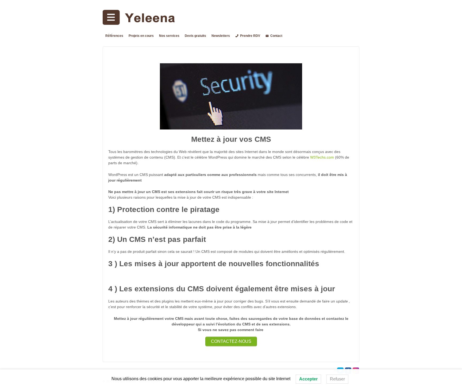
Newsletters (220, 36)
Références (114, 36)
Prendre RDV (250, 36)
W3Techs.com (322, 157)
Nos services (169, 36)
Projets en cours (141, 36)
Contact (276, 36)
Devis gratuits (195, 36)
